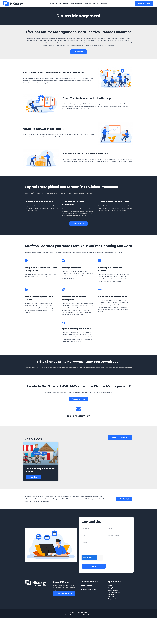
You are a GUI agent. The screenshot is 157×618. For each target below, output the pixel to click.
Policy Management (62, 3)
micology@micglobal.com (88, 589)
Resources (103, 3)
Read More (33, 477)
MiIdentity (111, 594)
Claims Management (77, 3)
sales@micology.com (78, 415)
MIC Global (68, 585)
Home (52, 3)
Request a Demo (113, 599)
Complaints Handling (91, 3)
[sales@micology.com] (78, 409)
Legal (85, 612)
